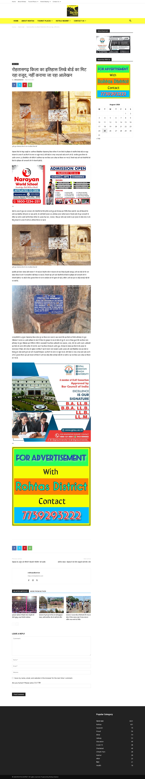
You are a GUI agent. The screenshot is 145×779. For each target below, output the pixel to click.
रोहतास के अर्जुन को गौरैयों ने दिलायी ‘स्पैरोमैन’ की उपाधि (28, 562)
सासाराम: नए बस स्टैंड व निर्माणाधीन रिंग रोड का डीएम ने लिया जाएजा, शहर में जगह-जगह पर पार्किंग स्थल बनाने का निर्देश (78, 617)
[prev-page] (13, 624)
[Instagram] (34, 580)
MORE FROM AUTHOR (38, 591)
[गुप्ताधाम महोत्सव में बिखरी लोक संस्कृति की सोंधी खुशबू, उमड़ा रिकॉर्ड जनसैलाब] (24, 604)
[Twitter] (19, 85)
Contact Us (56, 1)
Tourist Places (32, 1)
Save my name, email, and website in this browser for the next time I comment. (43, 678)
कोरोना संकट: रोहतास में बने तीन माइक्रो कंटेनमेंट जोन (74, 562)
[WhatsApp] (30, 85)
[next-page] (17, 624)
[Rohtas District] (72, 10)
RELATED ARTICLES (20, 591)
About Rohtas (22, 1)
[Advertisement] (51, 46)
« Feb (98, 138)
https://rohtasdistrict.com (35, 576)
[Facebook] (14, 85)
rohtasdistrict (18, 80)
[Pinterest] (24, 85)
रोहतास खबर (21, 27)
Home (14, 1)
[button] (130, 21)
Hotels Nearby (44, 1)
